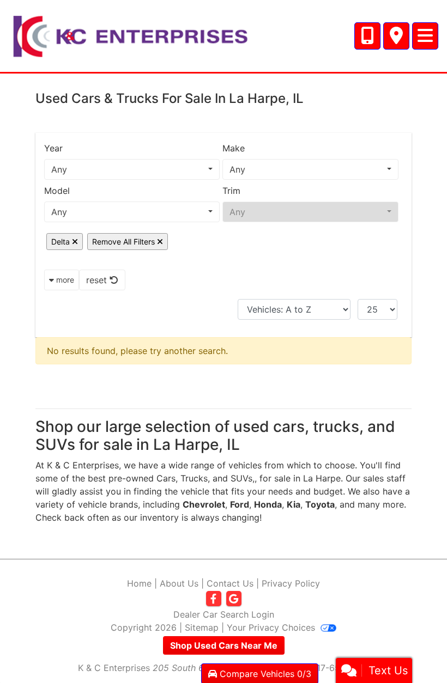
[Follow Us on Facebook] (213, 599)
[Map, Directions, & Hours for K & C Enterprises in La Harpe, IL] (396, 36)
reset (98, 280)
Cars (166, 478)
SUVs (241, 478)
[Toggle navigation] (425, 36)
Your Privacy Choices (272, 627)
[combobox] (132, 169)
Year (53, 148)
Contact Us (230, 583)
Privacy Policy (291, 583)
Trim (231, 190)
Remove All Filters (124, 241)
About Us (179, 583)
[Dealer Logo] (130, 34)
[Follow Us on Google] (233, 599)
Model (57, 190)
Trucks (194, 478)
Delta (61, 241)
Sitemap (202, 627)
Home (139, 583)
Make (233, 148)
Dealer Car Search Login (223, 614)
